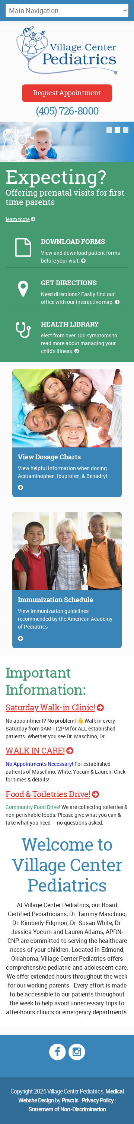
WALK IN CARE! (35, 750)
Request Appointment (67, 92)
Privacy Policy (98, 1100)
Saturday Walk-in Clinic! (50, 707)
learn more (18, 219)
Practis (69, 1100)
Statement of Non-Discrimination (67, 1109)
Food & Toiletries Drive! (48, 794)
